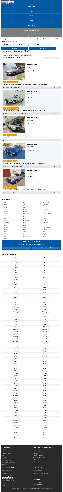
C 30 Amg (16, 307)
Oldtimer (6, 227)
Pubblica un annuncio (32, 30)
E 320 (45, 366)
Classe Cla (45, 329)
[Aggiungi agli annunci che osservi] (33, 71)
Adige (24, 202)
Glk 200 (16, 380)
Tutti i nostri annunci (7, 470)
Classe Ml (45, 336)
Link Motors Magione (16, 87)
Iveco (24, 216)
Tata (44, 235)
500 (16, 275)
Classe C (16, 329)
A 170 (16, 282)
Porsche (45, 229)
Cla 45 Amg (45, 324)
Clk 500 (45, 351)
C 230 (45, 302)
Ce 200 (16, 314)
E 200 (16, 358)
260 (16, 265)
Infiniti (44, 215)
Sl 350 (16, 415)
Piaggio (25, 229)
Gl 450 (45, 378)
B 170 (45, 292)
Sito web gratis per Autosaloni (9, 41)
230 (45, 260)
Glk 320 (45, 383)
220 (16, 260)
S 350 (16, 405)
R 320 (45, 398)
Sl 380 (21, 55)
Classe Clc (16, 331)
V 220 (45, 432)
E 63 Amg (45, 371)
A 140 (45, 277)
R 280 (45, 395)
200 (45, 257)
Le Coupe (4, 457)
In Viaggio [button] (31, 25)
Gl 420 (16, 378)
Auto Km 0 (4, 473)
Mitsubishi (45, 224)
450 (45, 272)
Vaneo (16, 435)
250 (45, 262)
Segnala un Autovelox (38, 460)
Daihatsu (45, 209)
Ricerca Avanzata (37, 470)
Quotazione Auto (41, 39)
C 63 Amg (45, 312)
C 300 (45, 307)
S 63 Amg (16, 410)
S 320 (45, 403)
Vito (16, 437)
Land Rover (6, 222)
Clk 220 (16, 346)
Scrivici (3, 485)
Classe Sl (16, 341)
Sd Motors (13, 140)
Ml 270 (16, 388)
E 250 (45, 361)
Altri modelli (27, 55)
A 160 (45, 280)
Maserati (45, 222)
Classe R (16, 339)
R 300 (16, 398)
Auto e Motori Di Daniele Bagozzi (19, 113)
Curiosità (16, 39)
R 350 (16, 400)
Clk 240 (16, 348)
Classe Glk (16, 336)
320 (16, 270)
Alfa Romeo (46, 202)
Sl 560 (45, 420)
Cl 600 (16, 319)
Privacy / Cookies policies (8, 480)
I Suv (3, 455)
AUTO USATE (31, 6)
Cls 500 (16, 356)
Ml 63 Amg (16, 395)
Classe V (16, 344)
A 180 (45, 282)
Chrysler (6, 207)
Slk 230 (45, 425)
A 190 (16, 285)
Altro (16, 289)
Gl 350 (45, 376)
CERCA (15, 48)
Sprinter (16, 430)
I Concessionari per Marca (39, 450)
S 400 (45, 405)
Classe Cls (45, 331)
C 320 (16, 309)
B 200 (45, 294)
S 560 (45, 408)
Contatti (4, 482)
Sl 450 (16, 417)
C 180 (16, 299)
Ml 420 (45, 393)
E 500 (16, 371)
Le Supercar (5, 464)
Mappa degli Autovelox (39, 459)
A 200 (45, 285)
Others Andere (46, 227)
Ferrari (25, 211)
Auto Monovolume (6, 453)
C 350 (45, 309)
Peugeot (6, 229)
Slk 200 (16, 425)
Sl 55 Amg (16, 420)
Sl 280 (45, 410)
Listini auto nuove (45, 248)
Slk (45, 422)
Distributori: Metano (38, 455)
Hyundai (25, 215)
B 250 (45, 297)
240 (16, 262)
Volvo (44, 236)
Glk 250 (16, 383)
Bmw (5, 206)
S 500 (16, 408)
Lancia (44, 220)
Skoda (5, 233)
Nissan (44, 225)
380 (16, 272)
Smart (24, 233)
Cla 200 (16, 321)
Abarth (5, 202)
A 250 (45, 287)
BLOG (31, 20)
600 (16, 277)
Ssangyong (45, 233)
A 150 (16, 280)
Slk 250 (16, 427)
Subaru (5, 235)
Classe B (45, 326)
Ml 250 (45, 385)
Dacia (5, 209)
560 (45, 275)
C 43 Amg (16, 312)
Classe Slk (45, 341)
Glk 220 (45, 380)
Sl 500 (45, 417)
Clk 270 (45, 348)
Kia (24, 218)
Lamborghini (26, 220)
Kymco (44, 218)
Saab (24, 231)
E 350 (16, 368)
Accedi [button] (31, 35)
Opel (24, 227)
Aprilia (5, 204)
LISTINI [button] (31, 16)
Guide (33, 39)
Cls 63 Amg (45, 356)
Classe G (45, 334)
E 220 (45, 358)
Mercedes (16, 55)
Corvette (45, 207)
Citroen (25, 207)
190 (16, 257)
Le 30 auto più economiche (8, 462)
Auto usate (10, 55)
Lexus (24, 222)
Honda (5, 215)
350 (45, 270)
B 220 (16, 297)
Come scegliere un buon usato (40, 473)
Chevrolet (45, 206)
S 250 (45, 400)
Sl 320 (45, 412)
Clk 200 (45, 344)
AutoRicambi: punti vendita (39, 451)
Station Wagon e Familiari (8, 460)
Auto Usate (4, 472)
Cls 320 (16, 353)
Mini (24, 224)
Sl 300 (16, 412)
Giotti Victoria (26, 213)
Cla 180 (45, 319)
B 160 (16, 292)
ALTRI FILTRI (42, 48)
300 (45, 267)
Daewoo (25, 209)
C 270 (45, 304)
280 (16, 267)
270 (45, 265)
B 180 (16, 294)
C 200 (45, 299)
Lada (5, 220)
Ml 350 (45, 390)
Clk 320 (16, 351)
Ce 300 (45, 314)
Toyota (5, 236)
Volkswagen (26, 236)
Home (4, 55)
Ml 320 (16, 390)
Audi (24, 204)
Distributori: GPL (37, 453)
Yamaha (6, 238)
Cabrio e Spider (5, 459)
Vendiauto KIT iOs (37, 484)
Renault (6, 231)
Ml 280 (45, 388)
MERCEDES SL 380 (32, 65)
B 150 (45, 289)
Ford (5, 213)
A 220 (16, 287)
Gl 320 (16, 376)
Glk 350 (16, 385)
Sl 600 (16, 422)
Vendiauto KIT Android (38, 483)
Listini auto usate (16, 248)
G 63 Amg (45, 373)
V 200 (16, 432)
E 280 (45, 363)
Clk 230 (45, 346)
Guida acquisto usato (53, 39)
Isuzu (5, 216)
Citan (16, 317)
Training (4, 39)
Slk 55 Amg (45, 427)
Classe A (16, 326)
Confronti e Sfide (25, 39)
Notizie (10, 39)
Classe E (16, 334)
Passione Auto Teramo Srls (17, 166)
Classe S (45, 339)
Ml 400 (16, 393)
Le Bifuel (4, 451)
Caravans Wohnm (27, 206)
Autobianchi (46, 204)
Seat (44, 231)
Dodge (5, 211)
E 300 (16, 366)
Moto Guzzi (6, 225)
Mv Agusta (26, 225)
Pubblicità (4, 483)
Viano (45, 435)
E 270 (16, 363)
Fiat (44, 211)
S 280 (16, 403)
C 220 (16, 302)
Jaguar (44, 216)
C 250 (16, 304)
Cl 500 (45, 317)
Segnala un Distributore (39, 457)
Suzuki (24, 235)
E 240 (16, 361)
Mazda (5, 224)
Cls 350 (45, 353)
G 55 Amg (16, 373)
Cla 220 (45, 321)
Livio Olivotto (14, 192)
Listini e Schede (5, 450)
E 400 (45, 368)
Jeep (5, 218)
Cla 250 (16, 324)
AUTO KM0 (31, 11)
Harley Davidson (47, 213)
